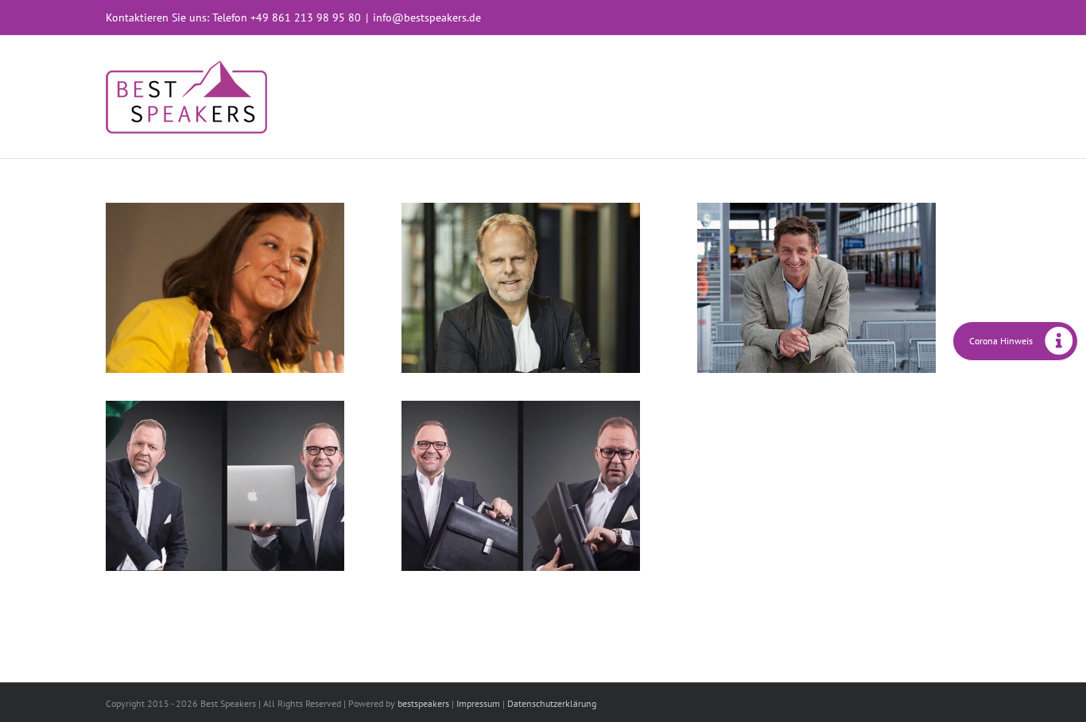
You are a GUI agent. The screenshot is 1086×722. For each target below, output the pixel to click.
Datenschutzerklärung (551, 703)
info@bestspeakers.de (427, 17)
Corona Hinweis (1001, 341)
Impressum (478, 703)
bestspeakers (423, 703)
